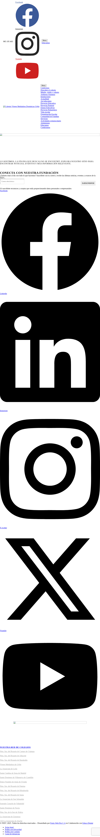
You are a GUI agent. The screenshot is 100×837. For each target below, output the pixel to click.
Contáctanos (45, 127)
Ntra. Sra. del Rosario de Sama (12, 795)
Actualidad (45, 99)
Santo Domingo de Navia (10, 808)
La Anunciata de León (8, 769)
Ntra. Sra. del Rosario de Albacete (13, 756)
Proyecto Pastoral (47, 105)
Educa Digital (87, 823)
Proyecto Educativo (48, 103)
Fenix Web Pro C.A (57, 823)
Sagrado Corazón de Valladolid (12, 804)
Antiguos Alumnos (48, 94)
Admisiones (45, 123)
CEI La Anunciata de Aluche (11, 821)
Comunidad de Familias (50, 116)
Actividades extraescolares (51, 121)
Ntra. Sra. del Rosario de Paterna (12, 786)
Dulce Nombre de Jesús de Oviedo (13, 782)
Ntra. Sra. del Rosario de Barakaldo (13, 760)
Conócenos (45, 88)
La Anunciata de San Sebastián (12, 799)
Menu (45, 40)
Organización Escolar (49, 114)
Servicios (44, 119)
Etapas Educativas (48, 108)
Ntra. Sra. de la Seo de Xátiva (11, 812)
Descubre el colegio (48, 90)
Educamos (46, 43)
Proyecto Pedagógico (49, 110)
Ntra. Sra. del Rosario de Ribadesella (14, 790)
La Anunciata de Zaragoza (10, 817)
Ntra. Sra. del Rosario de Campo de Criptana (17, 751)
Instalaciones (45, 97)
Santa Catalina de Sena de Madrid (13, 773)
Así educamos (46, 101)
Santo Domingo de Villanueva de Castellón (16, 777)
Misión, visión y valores (50, 92)
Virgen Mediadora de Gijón (10, 764)
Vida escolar (45, 112)
